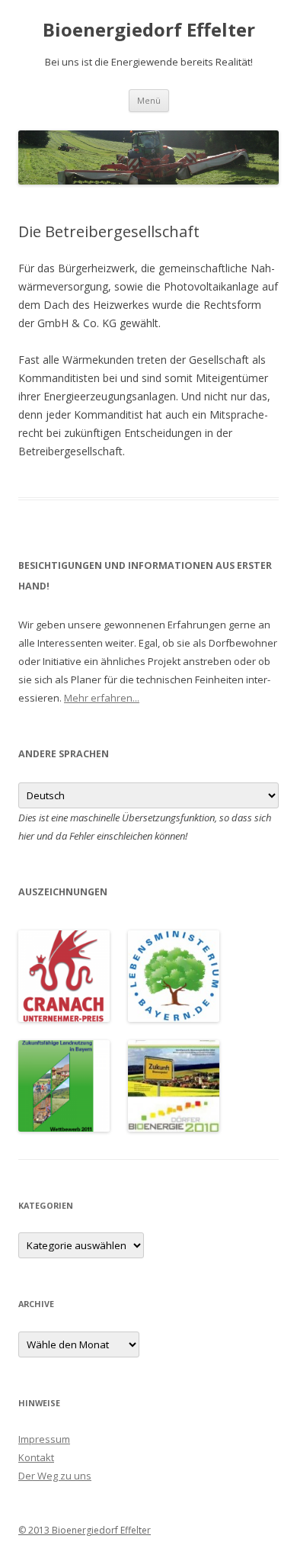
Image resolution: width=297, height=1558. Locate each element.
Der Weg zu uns (54, 1476)
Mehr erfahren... (101, 698)
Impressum (44, 1439)
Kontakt (36, 1457)
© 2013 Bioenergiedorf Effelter (84, 1530)
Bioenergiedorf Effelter (149, 30)
